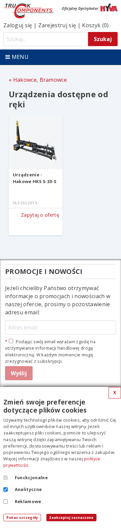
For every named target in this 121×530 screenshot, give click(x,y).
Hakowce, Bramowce (40, 79)
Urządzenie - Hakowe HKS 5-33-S (34, 178)
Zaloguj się (17, 25)
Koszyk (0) (95, 25)
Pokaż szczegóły (22, 517)
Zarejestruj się (57, 25)
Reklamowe (28, 501)
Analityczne (28, 489)
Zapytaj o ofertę (40, 215)
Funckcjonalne (31, 477)
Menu (19, 57)
